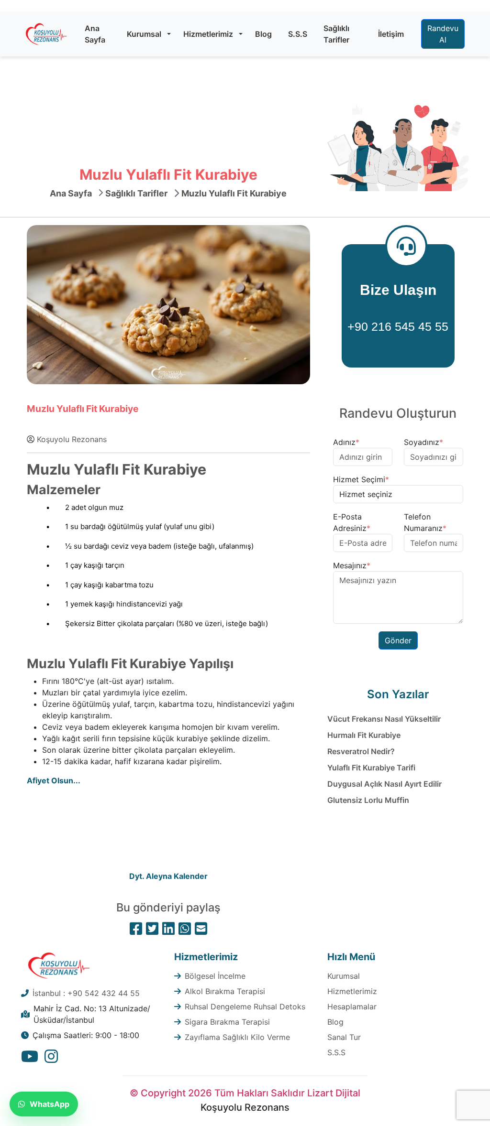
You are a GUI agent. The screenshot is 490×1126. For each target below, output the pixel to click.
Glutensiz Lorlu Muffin (368, 800)
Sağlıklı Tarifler (336, 33)
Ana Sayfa (95, 33)
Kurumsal (144, 34)
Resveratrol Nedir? (361, 751)
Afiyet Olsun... (53, 780)
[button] (169, 34)
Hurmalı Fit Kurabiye (364, 735)
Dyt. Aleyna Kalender (168, 876)
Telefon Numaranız (425, 522)
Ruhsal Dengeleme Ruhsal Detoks (245, 1006)
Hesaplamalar (352, 1006)
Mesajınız (351, 565)
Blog (263, 34)
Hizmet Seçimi (361, 479)
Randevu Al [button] (442, 33)
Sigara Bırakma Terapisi (227, 1022)
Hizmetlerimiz (208, 34)
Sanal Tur (344, 1037)
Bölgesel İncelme (215, 976)
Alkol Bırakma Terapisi (225, 991)
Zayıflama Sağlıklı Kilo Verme (237, 1037)
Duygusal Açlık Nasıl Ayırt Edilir (384, 784)
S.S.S (297, 34)
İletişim (391, 34)
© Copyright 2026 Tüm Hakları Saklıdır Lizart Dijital (245, 1093)
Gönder (398, 640)
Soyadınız (423, 442)
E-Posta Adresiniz (351, 522)
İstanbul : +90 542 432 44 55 (86, 993)
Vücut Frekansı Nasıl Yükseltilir (384, 719)
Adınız (346, 442)
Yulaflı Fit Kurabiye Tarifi (371, 767)
